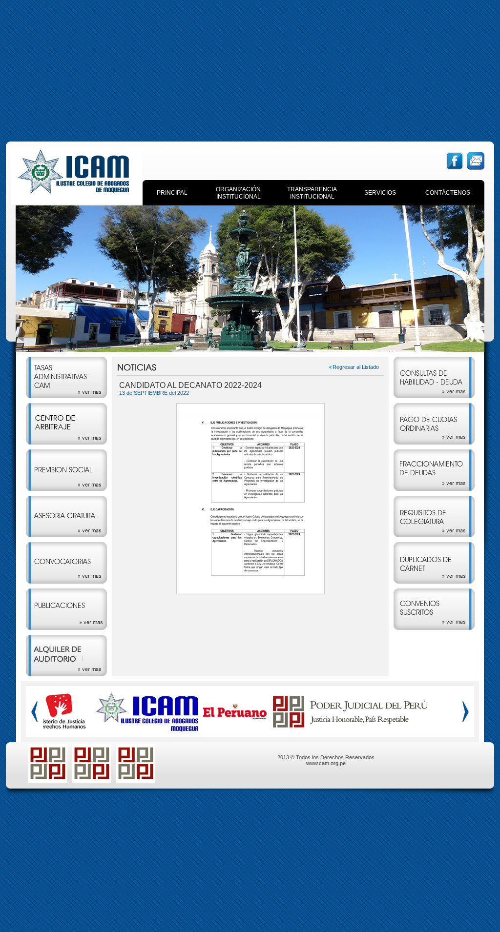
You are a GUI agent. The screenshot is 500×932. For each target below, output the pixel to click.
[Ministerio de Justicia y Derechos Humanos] (59, 728)
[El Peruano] (235, 717)
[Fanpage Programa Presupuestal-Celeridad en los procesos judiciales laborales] (135, 780)
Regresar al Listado (356, 367)
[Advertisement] (250, 68)
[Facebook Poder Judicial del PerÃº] (47, 780)
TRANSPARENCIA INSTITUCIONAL (312, 193)
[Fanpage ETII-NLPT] (91, 780)
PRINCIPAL (172, 192)
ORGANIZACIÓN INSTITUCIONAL (238, 193)
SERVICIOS (380, 192)
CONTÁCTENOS (447, 192)
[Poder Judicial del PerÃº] (350, 726)
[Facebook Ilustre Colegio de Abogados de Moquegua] (147, 729)
